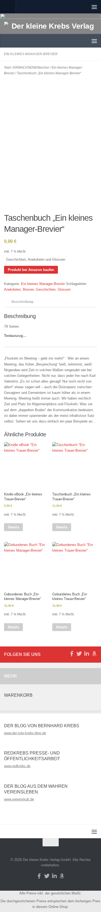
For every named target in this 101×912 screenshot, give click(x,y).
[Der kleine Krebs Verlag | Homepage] (50, 32)
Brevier (28, 289)
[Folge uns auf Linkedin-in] (86, 653)
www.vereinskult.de (19, 799)
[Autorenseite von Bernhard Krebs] (94, 653)
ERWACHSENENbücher (31, 67)
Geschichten (45, 289)
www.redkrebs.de (17, 766)
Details (13, 527)
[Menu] (94, 7)
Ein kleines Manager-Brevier (43, 284)
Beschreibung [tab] (22, 301)
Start (7, 67)
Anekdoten (12, 289)
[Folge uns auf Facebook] (71, 653)
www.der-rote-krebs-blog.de (25, 733)
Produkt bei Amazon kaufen (31, 270)
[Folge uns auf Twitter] (79, 653)
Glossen (64, 289)
